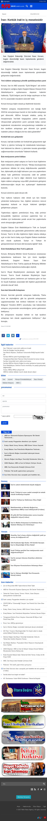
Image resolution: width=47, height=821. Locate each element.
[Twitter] (41, 789)
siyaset (10, 379)
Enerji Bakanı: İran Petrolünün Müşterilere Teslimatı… (22, 449)
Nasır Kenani (38, 379)
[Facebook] (38, 789)
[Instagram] (44, 789)
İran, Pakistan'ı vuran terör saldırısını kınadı (17, 348)
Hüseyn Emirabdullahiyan (23, 379)
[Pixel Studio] (44, 818)
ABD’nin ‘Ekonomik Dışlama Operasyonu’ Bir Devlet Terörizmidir (23, 589)
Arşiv (18, 806)
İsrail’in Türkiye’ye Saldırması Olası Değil (26, 500)
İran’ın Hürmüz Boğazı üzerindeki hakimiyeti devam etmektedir (23, 627)
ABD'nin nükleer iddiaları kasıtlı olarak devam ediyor (19, 372)
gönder (5, 423)
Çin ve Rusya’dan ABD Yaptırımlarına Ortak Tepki (19, 586)
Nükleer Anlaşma (8, 383)
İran (4, 379)
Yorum (4, 532)
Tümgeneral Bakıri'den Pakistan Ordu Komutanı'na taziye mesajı (23, 359)
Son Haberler (7, 582)
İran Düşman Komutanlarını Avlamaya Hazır (27, 565)
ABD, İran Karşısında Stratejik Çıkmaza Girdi (19, 467)
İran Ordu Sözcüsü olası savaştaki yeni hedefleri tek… (22, 475)
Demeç (4, 481)
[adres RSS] (35, 789)
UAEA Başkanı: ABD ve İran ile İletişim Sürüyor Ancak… (23, 463)
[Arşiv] (31, 789)
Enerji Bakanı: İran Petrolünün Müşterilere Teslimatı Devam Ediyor (24, 613)
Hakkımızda (27, 806)
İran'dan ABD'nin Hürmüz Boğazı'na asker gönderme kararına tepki (24, 363)
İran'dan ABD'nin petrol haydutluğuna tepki (16, 357)
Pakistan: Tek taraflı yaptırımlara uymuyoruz (19, 471)
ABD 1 (18, 383)
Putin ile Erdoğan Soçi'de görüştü (13, 350)
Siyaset (4, 14)
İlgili (44, 806)
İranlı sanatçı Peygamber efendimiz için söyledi (20, 441)
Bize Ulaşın (37, 806)
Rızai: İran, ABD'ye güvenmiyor (13, 623)
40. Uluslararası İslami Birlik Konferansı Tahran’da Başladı (21, 678)
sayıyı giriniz (5, 416)
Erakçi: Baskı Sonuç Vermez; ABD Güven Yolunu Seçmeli (23, 445)
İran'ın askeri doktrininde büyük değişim (26, 485)
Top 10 (6, 432)
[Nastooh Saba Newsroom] (38, 818)
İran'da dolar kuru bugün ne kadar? (14, 674)
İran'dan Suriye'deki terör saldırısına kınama (17, 361)
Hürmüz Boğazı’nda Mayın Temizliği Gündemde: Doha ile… (24, 459)
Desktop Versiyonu (24, 797)
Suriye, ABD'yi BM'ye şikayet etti (13, 370)
